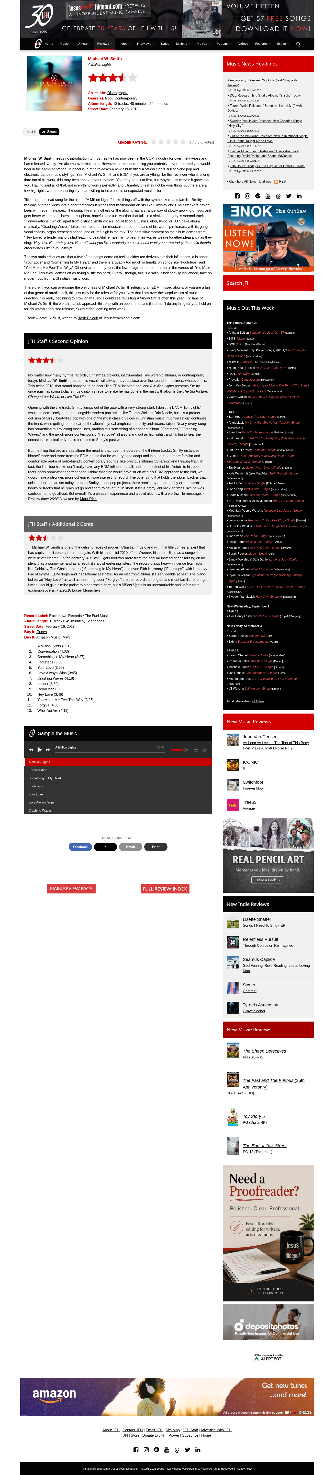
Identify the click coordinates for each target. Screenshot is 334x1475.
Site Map (173, 1430)
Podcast (223, 43)
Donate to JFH (154, 1435)
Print (155, 847)
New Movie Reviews (249, 1029)
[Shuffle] (205, 749)
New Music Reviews (249, 721)
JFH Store (131, 1435)
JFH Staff (190, 1430)
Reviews (103, 43)
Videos (243, 43)
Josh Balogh (88, 318)
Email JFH (154, 1430)
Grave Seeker (254, 1011)
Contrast (249, 991)
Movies (202, 43)
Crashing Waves (40, 810)
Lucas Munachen (86, 590)
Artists (83, 43)
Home (47, 43)
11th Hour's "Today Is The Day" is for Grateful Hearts (267, 166)
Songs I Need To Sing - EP (264, 925)
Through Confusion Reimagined (268, 945)
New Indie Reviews (248, 904)
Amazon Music (48, 637)
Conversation (38, 770)
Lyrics (165, 43)
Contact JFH (132, 1430)
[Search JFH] (298, 44)
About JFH (111, 1430)
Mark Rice (88, 499)
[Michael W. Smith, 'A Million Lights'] (54, 83)
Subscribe (190, 1435)
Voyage (249, 808)
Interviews (144, 43)
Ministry (181, 43)
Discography (117, 93)
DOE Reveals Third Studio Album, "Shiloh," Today (265, 95)
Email (130, 847)
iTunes (41, 632)
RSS (282, 181)
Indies (123, 43)
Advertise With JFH (216, 1430)
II (244, 768)
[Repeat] (196, 749)
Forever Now (253, 788)
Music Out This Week (250, 308)
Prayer (173, 1435)
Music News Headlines (252, 63)
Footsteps (36, 786)
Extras (281, 43)
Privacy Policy (244, 1468)
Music (64, 43)
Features (261, 43)
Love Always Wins (42, 802)
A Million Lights (39, 762)
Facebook (80, 847)
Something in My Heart (45, 778)
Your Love (36, 794)
